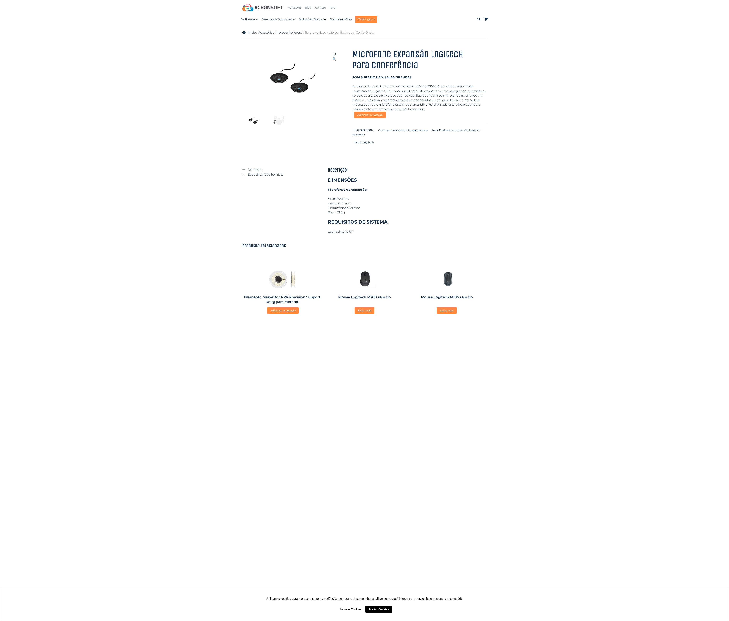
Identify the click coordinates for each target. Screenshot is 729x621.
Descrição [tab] (255, 170)
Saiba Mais (364, 310)
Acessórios (266, 32)
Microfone (358, 134)
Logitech (474, 129)
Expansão (462, 129)
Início (252, 32)
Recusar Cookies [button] (350, 609)
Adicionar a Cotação (370, 114)
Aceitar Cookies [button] (378, 609)
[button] (334, 54)
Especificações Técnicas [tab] (265, 174)
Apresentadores (289, 32)
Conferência (446, 129)
